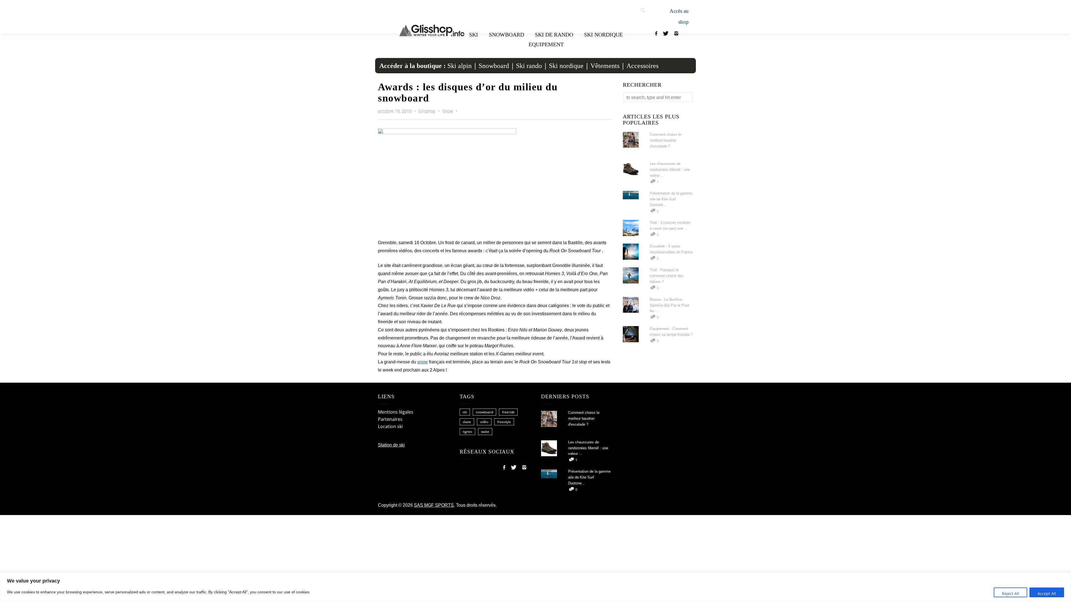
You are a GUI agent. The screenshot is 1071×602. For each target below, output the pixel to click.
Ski (473, 34)
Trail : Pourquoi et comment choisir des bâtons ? (667, 276)
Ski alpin (459, 65)
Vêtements (604, 65)
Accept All (1047, 593)
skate (467, 421)
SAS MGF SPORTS (434, 505)
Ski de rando (554, 34)
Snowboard (506, 34)
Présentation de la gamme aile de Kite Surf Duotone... (671, 199)
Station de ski (391, 445)
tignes (467, 431)
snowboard (484, 412)
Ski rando (529, 65)
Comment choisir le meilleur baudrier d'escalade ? (665, 140)
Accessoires (642, 65)
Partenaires (390, 419)
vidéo (484, 421)
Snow (447, 111)
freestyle (504, 421)
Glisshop (427, 111)
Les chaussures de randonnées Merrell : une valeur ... (670, 170)
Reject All (1010, 593)
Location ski (390, 426)
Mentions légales (395, 412)
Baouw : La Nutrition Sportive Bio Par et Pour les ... (669, 305)
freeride (508, 412)
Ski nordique (603, 34)
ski (465, 412)
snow (422, 362)
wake (485, 431)
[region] (535, 587)
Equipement (546, 44)
